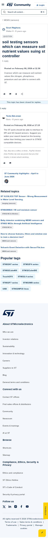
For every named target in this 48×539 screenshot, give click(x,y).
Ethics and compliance (13, 473)
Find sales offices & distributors (17, 404)
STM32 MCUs (7, 227)
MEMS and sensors (9, 241)
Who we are (8, 332)
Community (8, 411)
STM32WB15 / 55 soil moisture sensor (19, 210)
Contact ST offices (11, 397)
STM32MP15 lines (20, 289)
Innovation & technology (13, 353)
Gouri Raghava (13, 28)
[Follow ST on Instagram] (15, 507)
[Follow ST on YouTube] (27, 507)
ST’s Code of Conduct (13, 487)
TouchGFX (8, 276)
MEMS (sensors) (11, 20)
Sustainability (9, 346)
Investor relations (10, 339)
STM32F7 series (10, 283)
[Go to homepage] (9, 316)
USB (5, 289)
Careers (6, 361)
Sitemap (6, 455)
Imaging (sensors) (8, 203)
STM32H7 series (10, 264)
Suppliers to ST (10, 368)
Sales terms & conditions (31, 522)
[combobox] (24, 12)
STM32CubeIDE (29, 270)
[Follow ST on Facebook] (21, 507)
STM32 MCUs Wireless (10, 214)
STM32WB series (31, 283)
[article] (24, 139)
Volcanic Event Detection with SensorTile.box (23, 247)
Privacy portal (26, 525)
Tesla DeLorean (13, 116)
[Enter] (4, 12)
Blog (5, 375)
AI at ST (6, 433)
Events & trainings (11, 426)
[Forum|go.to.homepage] (18, 5)
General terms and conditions (16, 382)
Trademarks (11, 525)
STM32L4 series (25, 276)
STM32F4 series (31, 264)
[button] (3, 5)
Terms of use (11, 522)
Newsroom (7, 418)
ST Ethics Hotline (10, 480)
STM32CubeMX (10, 270)
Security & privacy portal (14, 494)
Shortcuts (7, 448)
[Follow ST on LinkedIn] (9, 507)
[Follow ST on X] (4, 507)
